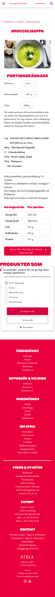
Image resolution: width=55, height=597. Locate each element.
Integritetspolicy (27, 449)
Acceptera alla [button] (27, 311)
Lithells (27, 414)
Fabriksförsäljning (27, 545)
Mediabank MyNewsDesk (28, 476)
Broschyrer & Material (27, 363)
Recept (21, 21)
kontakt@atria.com (30, 576)
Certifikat (27, 442)
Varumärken (27, 431)
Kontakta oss (27, 370)
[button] (27, 327)
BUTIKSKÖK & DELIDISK (18, 3)
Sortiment (27, 356)
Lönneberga (27, 407)
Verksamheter (27, 435)
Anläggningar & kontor (27, 548)
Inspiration (28, 387)
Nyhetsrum (27, 472)
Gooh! (27, 411)
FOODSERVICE (40, 3)
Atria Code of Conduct (27, 452)
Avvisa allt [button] (27, 320)
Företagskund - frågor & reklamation (27, 538)
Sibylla (27, 404)
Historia (27, 438)
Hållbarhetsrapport (27, 445)
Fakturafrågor (27, 541)
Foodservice (8, 21)
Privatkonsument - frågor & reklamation (27, 534)
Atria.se (27, 570)
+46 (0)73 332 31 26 (27, 493)
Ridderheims (27, 418)
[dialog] (27, 298)
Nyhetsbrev (27, 366)
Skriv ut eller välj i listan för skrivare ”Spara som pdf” (26, 251)
